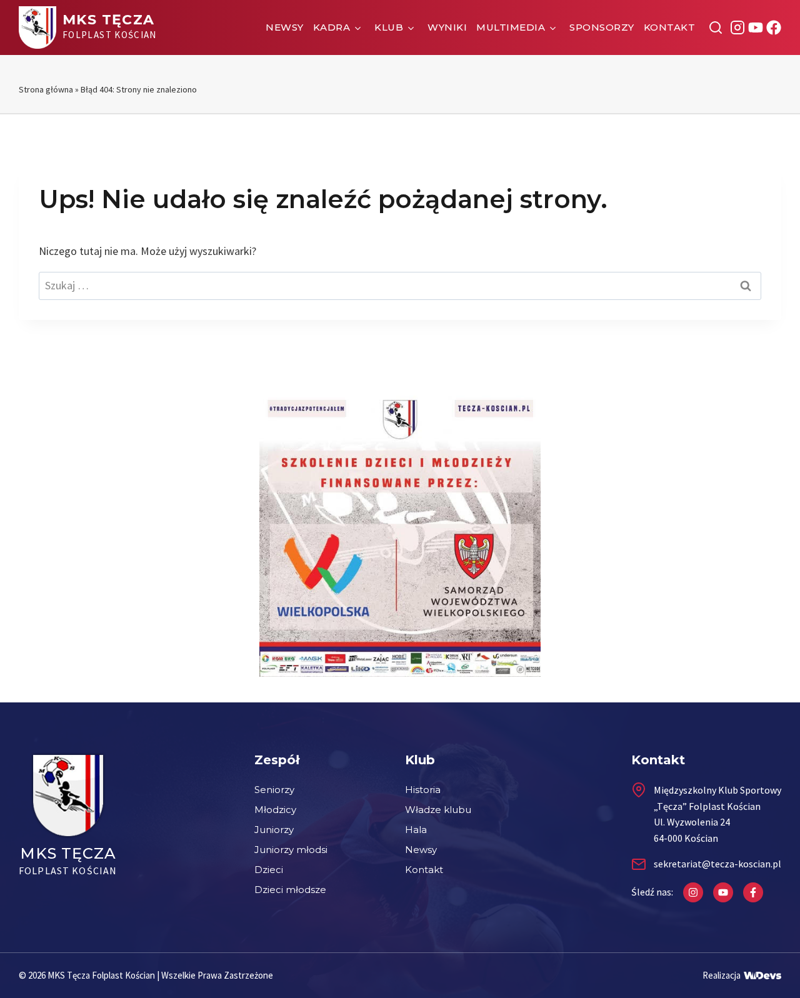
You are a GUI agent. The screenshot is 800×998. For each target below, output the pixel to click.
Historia (423, 790)
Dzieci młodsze (290, 890)
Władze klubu (438, 810)
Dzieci (268, 870)
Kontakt (670, 27)
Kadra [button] (332, 27)
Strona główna (46, 89)
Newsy (285, 27)
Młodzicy (275, 810)
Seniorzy (274, 790)
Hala (416, 830)
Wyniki (447, 27)
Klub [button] (388, 27)
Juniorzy (274, 830)
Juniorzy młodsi (291, 850)
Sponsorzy (601, 27)
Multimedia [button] (510, 27)
